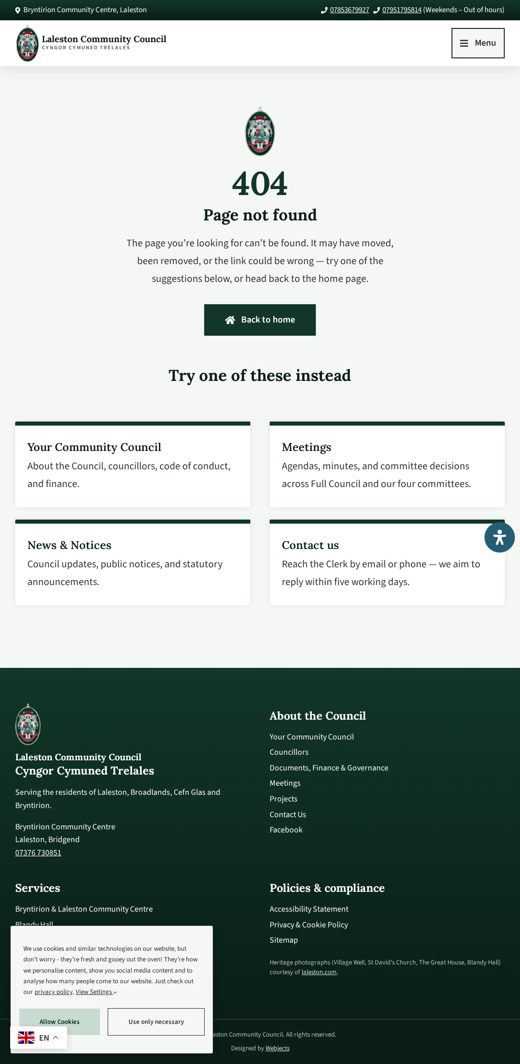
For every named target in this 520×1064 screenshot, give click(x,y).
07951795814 (401, 10)
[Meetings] (387, 464)
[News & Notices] (132, 562)
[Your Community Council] (132, 464)
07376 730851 (38, 852)
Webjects (277, 1048)
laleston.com (319, 972)
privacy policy (54, 991)
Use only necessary (156, 1021)
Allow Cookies (60, 1021)
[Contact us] (387, 562)
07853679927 (349, 10)
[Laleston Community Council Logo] (91, 27)
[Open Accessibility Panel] (499, 537)
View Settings (94, 991)
